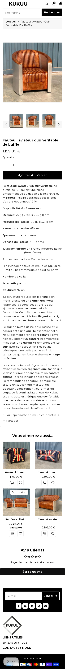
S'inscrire (50, 595)
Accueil (11, 21)
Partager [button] (12, 420)
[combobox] (22, 12)
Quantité (9, 157)
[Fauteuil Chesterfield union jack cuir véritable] (16, 455)
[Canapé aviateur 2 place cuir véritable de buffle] (49, 502)
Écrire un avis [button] (32, 571)
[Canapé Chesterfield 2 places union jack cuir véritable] (49, 455)
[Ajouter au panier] (12, 483)
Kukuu (37, 658)
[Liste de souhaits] (20, 483)
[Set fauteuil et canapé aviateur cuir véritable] (16, 502)
